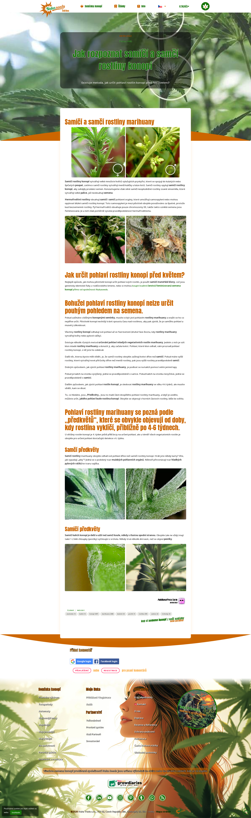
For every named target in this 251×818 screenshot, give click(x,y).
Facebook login (109, 661)
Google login (84, 661)
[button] (91, 6)
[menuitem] (162, 6)
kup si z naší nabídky (162, 619)
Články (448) (125, 41)
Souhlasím (16, 812)
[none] (162, 6)
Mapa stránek (163, 811)
